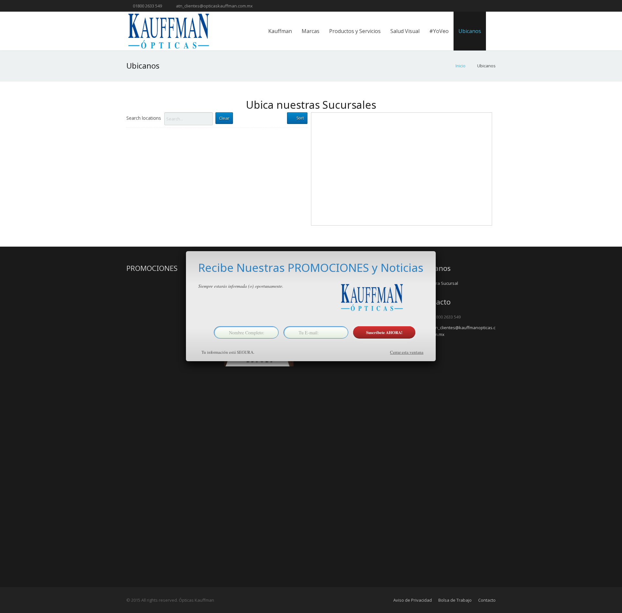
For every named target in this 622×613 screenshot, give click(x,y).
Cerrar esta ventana (406, 352)
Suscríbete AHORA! (384, 332)
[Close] (435, 251)
